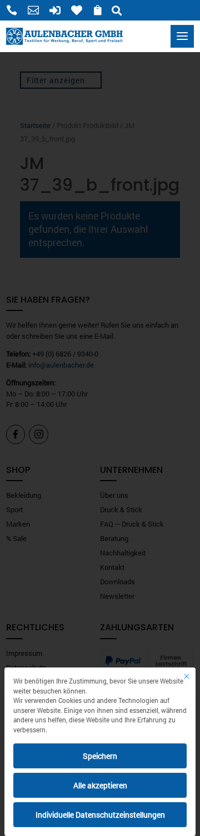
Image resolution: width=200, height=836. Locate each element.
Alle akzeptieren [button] (100, 785)
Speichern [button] (100, 756)
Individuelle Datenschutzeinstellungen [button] (100, 814)
